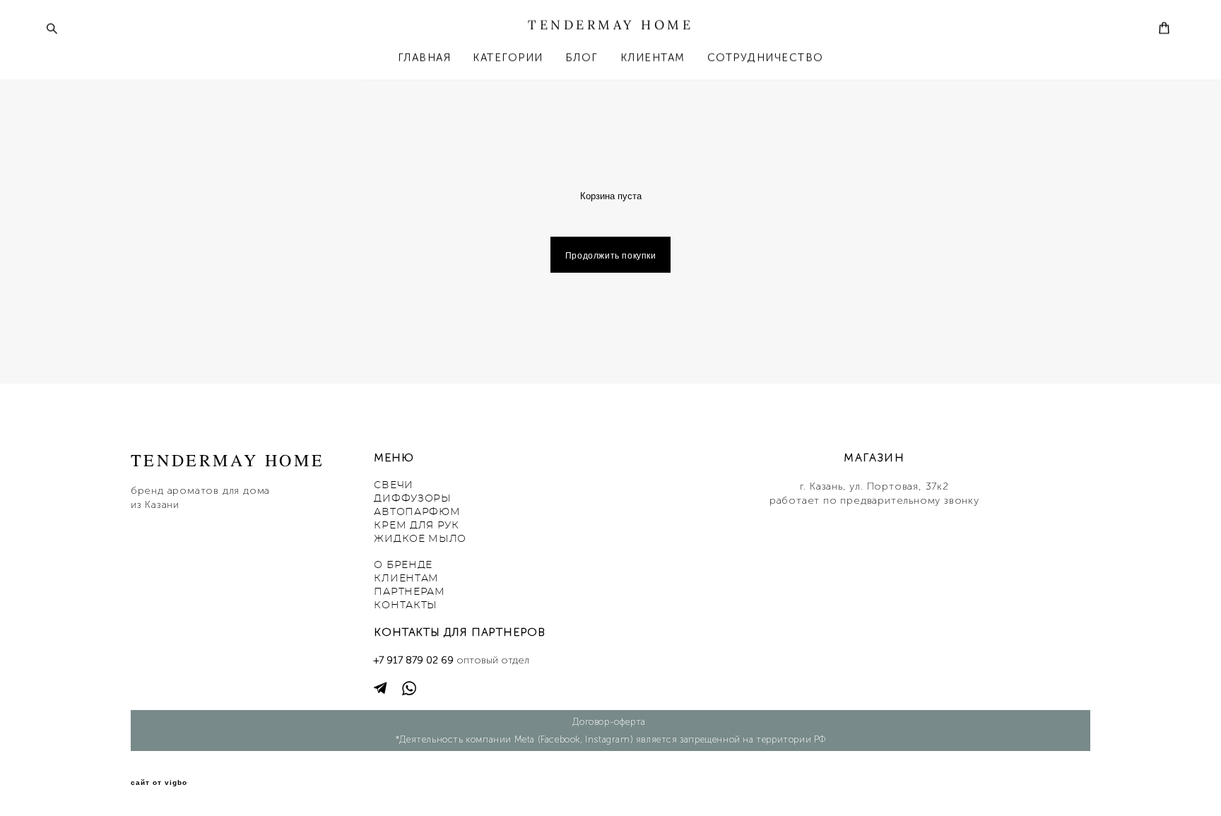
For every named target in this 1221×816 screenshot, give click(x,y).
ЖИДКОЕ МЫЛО (420, 539)
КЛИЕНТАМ (652, 57)
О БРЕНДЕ (403, 565)
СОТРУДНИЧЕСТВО (765, 57)
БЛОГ (581, 57)
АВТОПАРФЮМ (417, 512)
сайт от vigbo (159, 782)
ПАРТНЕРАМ (409, 592)
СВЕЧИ (393, 485)
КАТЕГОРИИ (508, 57)
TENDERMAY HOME (610, 24)
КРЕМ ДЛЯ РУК (416, 526)
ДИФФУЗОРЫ (412, 499)
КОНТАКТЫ (405, 605)
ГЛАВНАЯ (425, 57)
